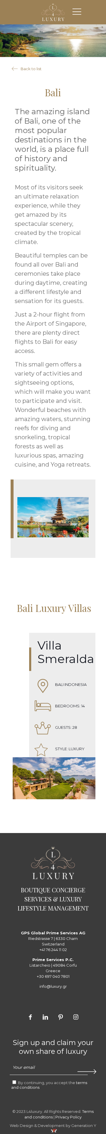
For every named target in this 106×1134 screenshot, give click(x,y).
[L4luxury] (53, 12)
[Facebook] (30, 1017)
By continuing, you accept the (49, 1085)
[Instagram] (76, 1017)
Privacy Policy (68, 1117)
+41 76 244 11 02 (53, 949)
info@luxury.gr (53, 986)
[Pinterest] (61, 1017)
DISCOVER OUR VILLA (54, 716)
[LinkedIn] (45, 1017)
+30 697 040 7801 (53, 976)
